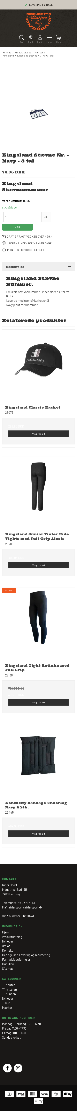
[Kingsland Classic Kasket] (38, 366)
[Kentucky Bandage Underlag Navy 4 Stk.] (38, 761)
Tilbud (6, 1003)
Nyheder (7, 998)
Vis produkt (38, 433)
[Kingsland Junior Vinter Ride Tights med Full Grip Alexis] (38, 492)
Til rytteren (9, 989)
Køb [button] (17, 227)
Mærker (7, 1007)
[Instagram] (18, 1068)
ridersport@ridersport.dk (25, 907)
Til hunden (9, 994)
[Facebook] (7, 1068)
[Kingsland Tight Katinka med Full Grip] (38, 624)
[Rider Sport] (38, 21)
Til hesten (8, 985)
